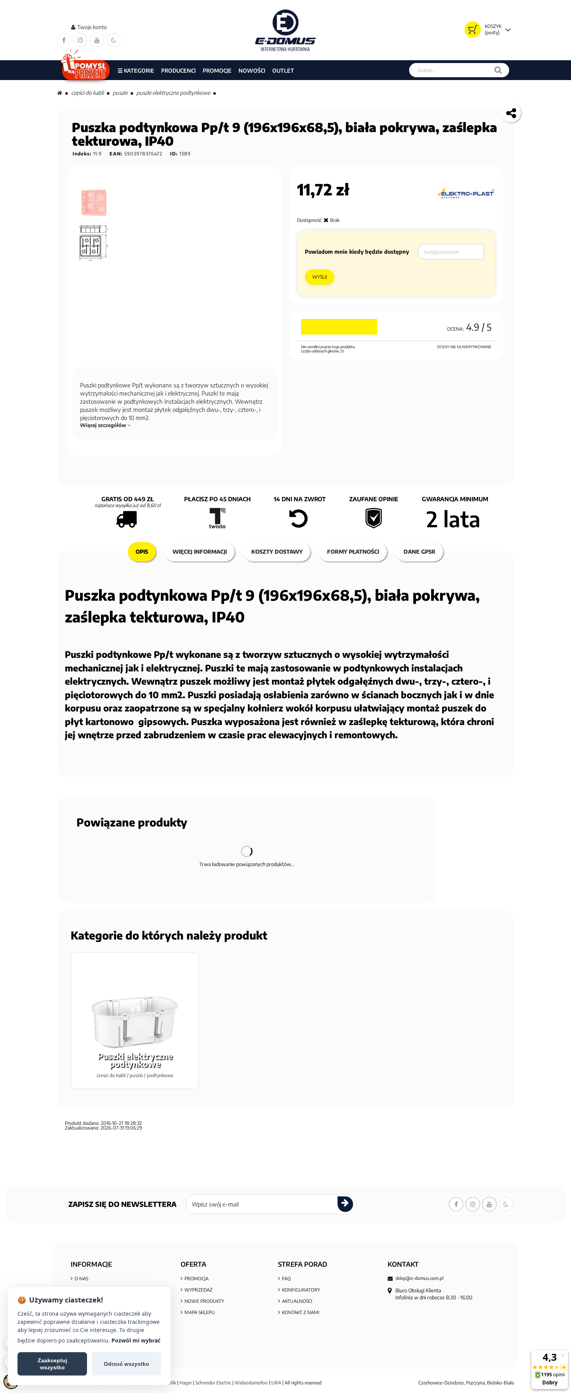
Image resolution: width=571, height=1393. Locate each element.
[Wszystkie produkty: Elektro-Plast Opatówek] (465, 193)
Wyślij (319, 277)
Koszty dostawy (277, 551)
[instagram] (80, 40)
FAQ (286, 1278)
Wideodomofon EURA (258, 1383)
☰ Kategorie (136, 70)
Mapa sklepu (200, 1312)
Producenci (178, 70)
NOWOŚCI (251, 70)
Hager (185, 1383)
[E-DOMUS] (285, 30)
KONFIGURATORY (301, 1289)
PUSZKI (120, 92)
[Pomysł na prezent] (85, 70)
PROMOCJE (217, 70)
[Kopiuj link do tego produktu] (511, 112)
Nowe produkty (204, 1301)
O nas (81, 1278)
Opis (142, 551)
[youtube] (97, 40)
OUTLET (283, 70)
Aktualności (297, 1301)
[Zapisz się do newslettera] (345, 1204)
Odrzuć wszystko (126, 1364)
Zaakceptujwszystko (52, 1363)
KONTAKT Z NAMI (300, 1312)
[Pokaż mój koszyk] (473, 29)
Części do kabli (87, 92)
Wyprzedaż (198, 1289)
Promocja (197, 1278)
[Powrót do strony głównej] (59, 92)
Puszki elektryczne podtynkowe (173, 92)
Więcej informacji (199, 551)
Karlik (171, 1383)
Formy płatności (353, 551)
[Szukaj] (498, 70)
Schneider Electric (213, 1383)
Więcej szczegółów (103, 425)
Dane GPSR (419, 551)
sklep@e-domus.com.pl (419, 1278)
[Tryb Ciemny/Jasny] (114, 40)
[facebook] (64, 40)
